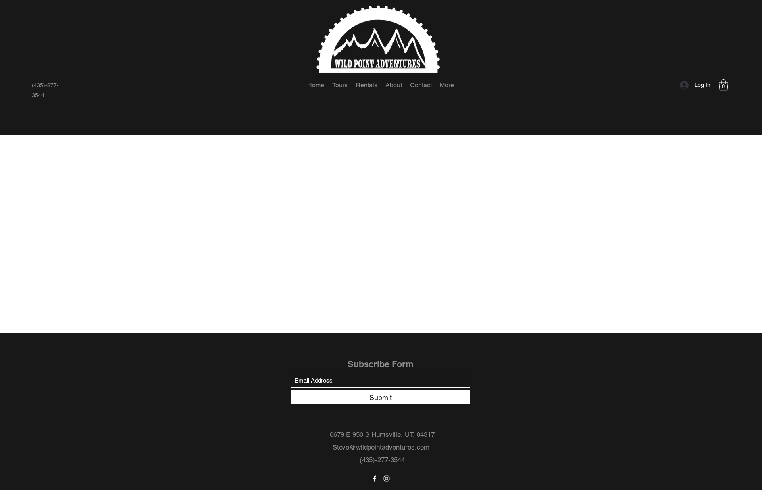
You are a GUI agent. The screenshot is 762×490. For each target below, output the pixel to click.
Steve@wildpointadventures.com (381, 447)
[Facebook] (375, 478)
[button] (723, 85)
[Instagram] (387, 478)
